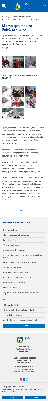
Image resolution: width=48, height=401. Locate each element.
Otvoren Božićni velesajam (12, 315)
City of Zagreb (6, 17)
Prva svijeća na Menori (11, 287)
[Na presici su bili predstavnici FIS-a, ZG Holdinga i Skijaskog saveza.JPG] (30, 91)
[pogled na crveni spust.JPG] (7, 102)
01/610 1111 (18, 369)
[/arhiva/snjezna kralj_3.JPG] (18, 62)
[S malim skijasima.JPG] (30, 102)
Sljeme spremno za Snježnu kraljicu (16, 235)
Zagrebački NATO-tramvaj (12, 267)
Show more (24, 326)
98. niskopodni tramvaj (11, 300)
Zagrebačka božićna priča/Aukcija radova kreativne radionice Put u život (21, 294)
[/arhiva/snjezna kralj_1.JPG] (7, 62)
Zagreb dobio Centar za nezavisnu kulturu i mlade (20, 320)
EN (44, 6)
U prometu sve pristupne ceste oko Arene (17, 277)
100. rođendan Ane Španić (12, 305)
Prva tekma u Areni (9, 240)
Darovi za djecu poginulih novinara (15, 282)
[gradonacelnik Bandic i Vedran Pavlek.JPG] (18, 91)
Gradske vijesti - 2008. (9, 20)
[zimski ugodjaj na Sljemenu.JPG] (18, 114)
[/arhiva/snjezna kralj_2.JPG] (30, 62)
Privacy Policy (37, 389)
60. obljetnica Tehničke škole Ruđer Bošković (18, 310)
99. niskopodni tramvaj (11, 245)
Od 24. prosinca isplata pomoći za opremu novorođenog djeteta (22, 256)
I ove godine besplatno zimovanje (14, 250)
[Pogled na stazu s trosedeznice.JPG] (18, 102)
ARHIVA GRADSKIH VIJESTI (22, 17)
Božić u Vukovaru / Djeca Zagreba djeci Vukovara (20, 262)
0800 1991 (30, 371)
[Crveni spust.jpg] (7, 91)
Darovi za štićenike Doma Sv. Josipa (15, 272)
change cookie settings (9, 391)
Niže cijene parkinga (10, 230)
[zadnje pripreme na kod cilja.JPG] (7, 114)
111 (32, 369)
